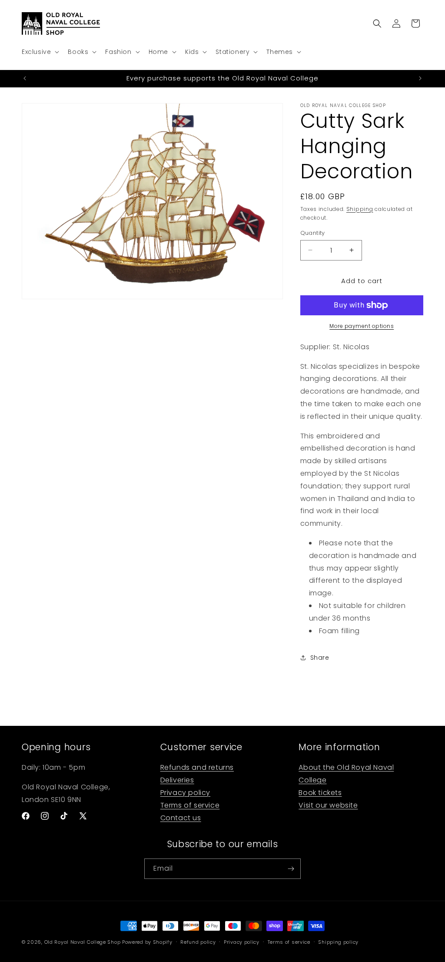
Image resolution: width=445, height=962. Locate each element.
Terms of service (190, 805)
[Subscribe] (290, 868)
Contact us (180, 818)
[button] (40, 52)
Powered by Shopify (147, 942)
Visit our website (328, 805)
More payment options (361, 326)
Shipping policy (338, 942)
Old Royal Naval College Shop (82, 942)
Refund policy (198, 942)
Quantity (312, 233)
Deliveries (177, 780)
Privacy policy (185, 793)
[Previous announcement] (24, 78)
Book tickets (320, 793)
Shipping (359, 209)
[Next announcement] (420, 78)
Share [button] (319, 657)
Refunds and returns (197, 767)
